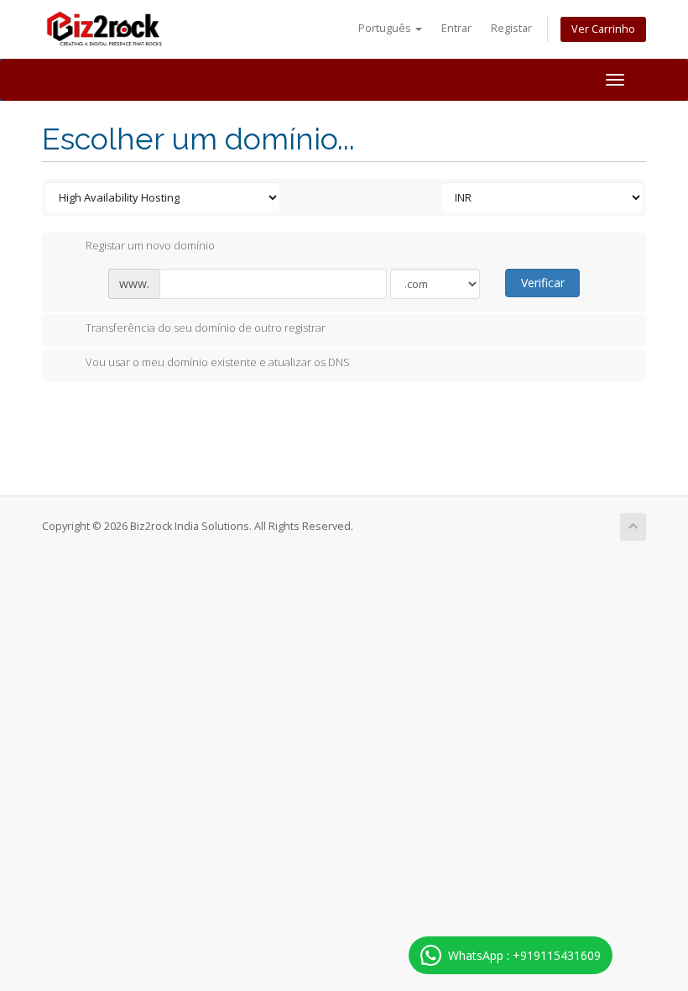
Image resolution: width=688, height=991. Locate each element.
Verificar (543, 283)
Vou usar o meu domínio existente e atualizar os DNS (218, 362)
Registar (511, 28)
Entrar (456, 28)
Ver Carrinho (603, 29)
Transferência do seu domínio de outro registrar (206, 327)
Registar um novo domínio (150, 246)
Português (386, 28)
